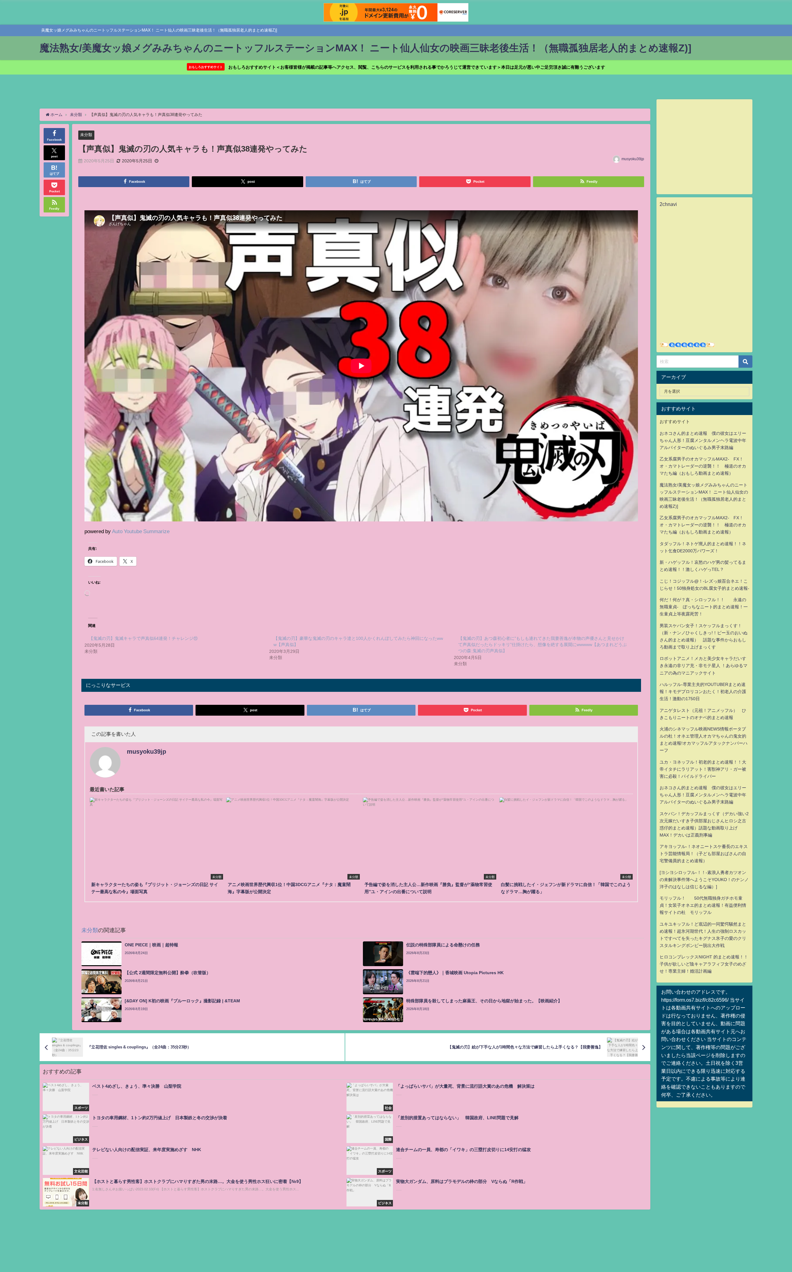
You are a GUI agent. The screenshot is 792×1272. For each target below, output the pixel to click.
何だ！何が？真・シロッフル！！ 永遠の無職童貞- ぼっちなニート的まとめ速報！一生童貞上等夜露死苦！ (704, 606)
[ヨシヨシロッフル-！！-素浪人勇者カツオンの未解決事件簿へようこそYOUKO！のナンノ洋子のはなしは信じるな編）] (704, 879)
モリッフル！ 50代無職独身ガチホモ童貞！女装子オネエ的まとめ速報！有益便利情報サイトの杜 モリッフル (703, 905)
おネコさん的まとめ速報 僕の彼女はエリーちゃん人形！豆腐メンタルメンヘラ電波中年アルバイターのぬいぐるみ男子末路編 (703, 440)
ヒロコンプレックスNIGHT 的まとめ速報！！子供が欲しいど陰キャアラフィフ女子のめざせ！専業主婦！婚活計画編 (704, 964)
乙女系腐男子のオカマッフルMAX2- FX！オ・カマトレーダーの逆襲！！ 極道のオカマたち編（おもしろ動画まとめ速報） (703, 466)
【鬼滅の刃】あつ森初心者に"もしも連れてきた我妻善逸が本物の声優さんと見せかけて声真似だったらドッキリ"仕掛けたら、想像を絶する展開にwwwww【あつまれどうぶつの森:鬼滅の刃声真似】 (542, 644)
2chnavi (668, 204)
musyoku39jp (633, 159)
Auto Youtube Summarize (141, 531)
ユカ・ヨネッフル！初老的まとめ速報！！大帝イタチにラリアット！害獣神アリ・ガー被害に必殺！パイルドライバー (703, 769)
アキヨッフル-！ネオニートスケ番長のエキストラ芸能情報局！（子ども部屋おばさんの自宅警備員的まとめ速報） (704, 853)
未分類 (86, 135)
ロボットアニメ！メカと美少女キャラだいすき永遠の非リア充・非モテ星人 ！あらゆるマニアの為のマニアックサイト (703, 665)
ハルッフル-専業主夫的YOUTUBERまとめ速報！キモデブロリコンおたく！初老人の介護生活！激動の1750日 (703, 691)
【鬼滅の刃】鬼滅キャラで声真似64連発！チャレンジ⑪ (143, 638)
